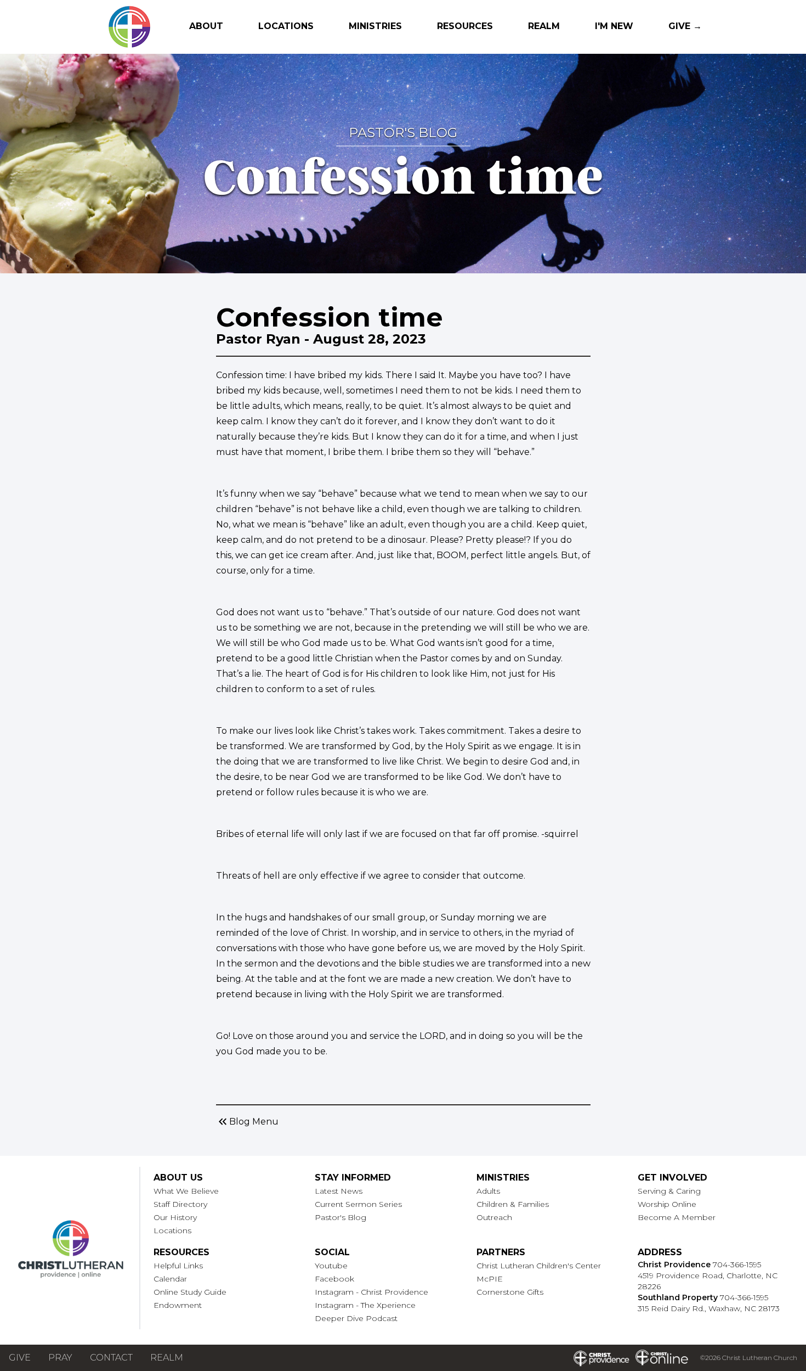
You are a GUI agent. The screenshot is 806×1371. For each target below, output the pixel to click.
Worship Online (667, 1204)
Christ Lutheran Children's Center (538, 1266)
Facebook (334, 1279)
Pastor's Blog (340, 1217)
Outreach (494, 1217)
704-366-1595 (737, 1264)
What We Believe (186, 1191)
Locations (286, 26)
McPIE (489, 1279)
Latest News (338, 1191)
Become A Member (677, 1217)
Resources (465, 26)
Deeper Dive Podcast (356, 1318)
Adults (488, 1191)
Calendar (170, 1279)
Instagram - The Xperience (365, 1305)
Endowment (178, 1305)
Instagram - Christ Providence (371, 1292)
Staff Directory (180, 1204)
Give (20, 1357)
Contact (111, 1357)
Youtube (331, 1266)
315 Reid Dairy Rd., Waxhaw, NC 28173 (709, 1308)
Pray (60, 1357)
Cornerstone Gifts (509, 1292)
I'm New (614, 26)
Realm (544, 26)
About (206, 26)
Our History (175, 1217)
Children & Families (512, 1204)
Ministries (375, 26)
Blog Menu (247, 1122)
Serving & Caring (669, 1191)
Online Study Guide (190, 1292)
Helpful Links (178, 1266)
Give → (685, 26)
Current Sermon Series (358, 1204)
